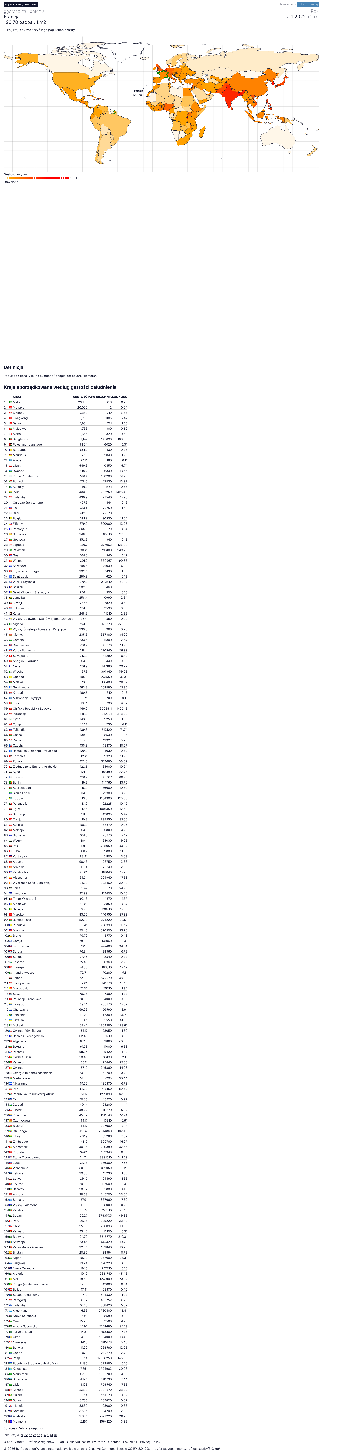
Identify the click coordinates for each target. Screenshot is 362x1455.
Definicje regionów (31, 1428)
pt (51, 1435)
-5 (285, 16)
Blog (61, 1442)
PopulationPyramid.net (21, 4)
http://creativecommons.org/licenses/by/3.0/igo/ (185, 1448)
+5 (316, 16)
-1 (291, 16)
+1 (309, 16)
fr (38, 1435)
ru (55, 1435)
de (26, 1435)
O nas (8, 1442)
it (41, 1435)
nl (48, 1435)
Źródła (19, 1442)
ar (22, 1435)
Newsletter (286, 4)
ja (44, 1435)
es (34, 1435)
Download (11, 182)
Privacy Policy (150, 1442)
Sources (9, 1428)
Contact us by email (122, 1442)
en (30, 1435)
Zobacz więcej (308, 4)
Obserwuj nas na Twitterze (86, 1442)
